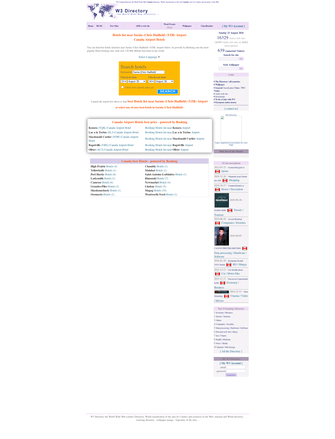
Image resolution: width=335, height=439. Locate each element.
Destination (126, 72)
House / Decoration (232, 189)
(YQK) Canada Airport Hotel (110, 127)
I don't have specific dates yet (139, 87)
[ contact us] (231, 108)
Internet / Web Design (226, 347)
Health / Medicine (223, 339)
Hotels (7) (156, 178)
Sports (224, 171)
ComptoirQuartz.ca (236, 185)
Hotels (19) (155, 190)
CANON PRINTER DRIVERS (227, 248)
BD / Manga (240, 264)
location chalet (220, 210)
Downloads (220, 96)
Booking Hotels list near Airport (167, 127)
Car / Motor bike (230, 273)
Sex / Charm (221, 335)
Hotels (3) (105, 186)
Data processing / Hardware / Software (232, 327)
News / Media (222, 343)
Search (167, 91)
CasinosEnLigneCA (236, 167)
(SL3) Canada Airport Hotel (114, 132)
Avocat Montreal (235, 219)
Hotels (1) (103, 170)
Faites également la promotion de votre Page (231, 144)
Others (218, 320)
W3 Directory (231, 115)
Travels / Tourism (223, 316)
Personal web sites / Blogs (227, 331)
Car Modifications (235, 269)
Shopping (234, 180)
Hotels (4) (104, 166)
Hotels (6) (103, 174)
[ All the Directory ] (231, 351)
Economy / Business (224, 312)
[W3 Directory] (231, 140)
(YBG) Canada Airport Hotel (111, 145)
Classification (227, 87)
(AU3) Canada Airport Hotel (108, 149)
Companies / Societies (233, 222)
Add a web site (221, 93)
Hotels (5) (155, 186)
